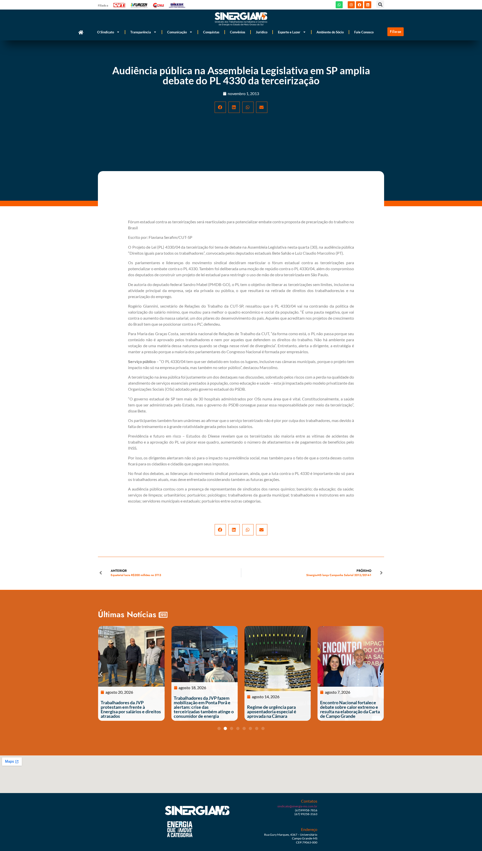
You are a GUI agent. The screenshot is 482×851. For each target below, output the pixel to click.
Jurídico (261, 32)
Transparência (140, 32)
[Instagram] (351, 4)
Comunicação (177, 32)
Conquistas (211, 32)
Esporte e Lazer (289, 32)
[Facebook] (359, 4)
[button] (380, 4)
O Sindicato (105, 32)
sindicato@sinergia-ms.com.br (297, 806)
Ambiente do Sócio (330, 32)
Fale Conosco (364, 32)
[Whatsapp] (339, 4)
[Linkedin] (367, 4)
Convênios (237, 32)
